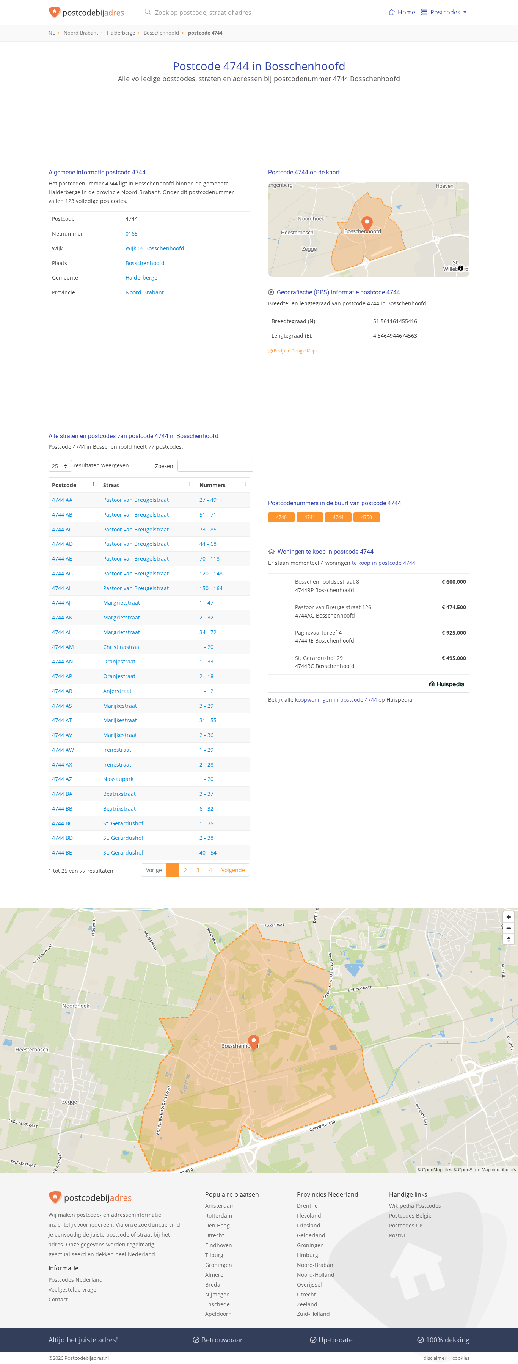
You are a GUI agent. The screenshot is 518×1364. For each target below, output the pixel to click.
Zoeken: (165, 466)
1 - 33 (206, 661)
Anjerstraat (117, 691)
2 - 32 (206, 617)
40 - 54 (208, 852)
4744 (338, 517)
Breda (212, 1284)
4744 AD (62, 543)
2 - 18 (206, 676)
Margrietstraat (121, 602)
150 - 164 (211, 588)
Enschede (217, 1304)
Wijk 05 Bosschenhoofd (155, 248)
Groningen (218, 1264)
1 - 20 (206, 647)
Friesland (308, 1225)
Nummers (212, 485)
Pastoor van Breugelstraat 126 (333, 607)
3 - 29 (206, 705)
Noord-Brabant (145, 292)
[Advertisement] (259, 118)
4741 (310, 517)
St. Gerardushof (123, 823)
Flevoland (309, 1215)
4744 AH (62, 588)
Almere (214, 1274)
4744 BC (62, 823)
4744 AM (63, 647)
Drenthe (307, 1205)
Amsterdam (220, 1205)
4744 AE (62, 558)
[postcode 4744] (91, 12)
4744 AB (62, 514)
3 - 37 (206, 793)
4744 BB (62, 808)
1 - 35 (206, 823)
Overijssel (309, 1284)
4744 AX (62, 764)
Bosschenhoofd (145, 263)
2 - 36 (206, 735)
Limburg (307, 1255)
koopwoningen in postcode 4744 (336, 699)
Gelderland (311, 1235)
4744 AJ (61, 602)
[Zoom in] (508, 916)
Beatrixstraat (119, 793)
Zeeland (307, 1304)
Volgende (233, 870)
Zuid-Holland (313, 1313)
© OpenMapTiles (435, 1169)
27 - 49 (208, 499)
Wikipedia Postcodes (415, 1205)
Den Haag (217, 1225)
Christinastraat (122, 647)
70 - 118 (209, 558)
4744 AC (62, 529)
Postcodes (445, 12)
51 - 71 (208, 514)
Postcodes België (410, 1215)
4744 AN (62, 661)
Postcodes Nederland (76, 1279)
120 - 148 (211, 573)
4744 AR (62, 691)
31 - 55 (208, 720)
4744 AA (62, 499)
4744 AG (62, 573)
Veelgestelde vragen (74, 1289)
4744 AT (62, 720)
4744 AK (62, 617)
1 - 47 (206, 602)
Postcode (64, 485)
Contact (58, 1299)
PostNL (398, 1235)
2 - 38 (206, 837)
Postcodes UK (406, 1225)
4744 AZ (62, 779)
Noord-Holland (315, 1274)
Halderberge (141, 277)
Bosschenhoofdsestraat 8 (327, 581)
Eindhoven (218, 1245)
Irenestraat (117, 749)
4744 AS (62, 705)
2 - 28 (206, 764)
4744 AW (63, 749)
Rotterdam (218, 1215)
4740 (281, 517)
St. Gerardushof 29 (319, 658)
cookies (460, 1358)
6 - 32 (206, 808)
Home (406, 12)
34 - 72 (208, 632)
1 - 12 (206, 691)
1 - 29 (206, 749)
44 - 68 (208, 543)
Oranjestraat (119, 661)
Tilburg (214, 1255)
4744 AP (62, 676)
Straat (111, 485)
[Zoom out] (508, 927)
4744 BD (62, 837)
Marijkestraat (120, 705)
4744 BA (62, 793)
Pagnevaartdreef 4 (318, 632)
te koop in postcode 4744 (383, 562)
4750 (366, 517)
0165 (132, 233)
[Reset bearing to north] (508, 938)
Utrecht (214, 1235)
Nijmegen (217, 1294)
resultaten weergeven (100, 465)
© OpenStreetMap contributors (485, 1169)
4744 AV (62, 735)
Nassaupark (118, 779)
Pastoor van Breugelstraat (136, 499)
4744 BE (62, 852)
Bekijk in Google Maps (295, 351)
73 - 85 (208, 529)
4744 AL (62, 632)
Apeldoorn (218, 1313)
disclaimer (435, 1358)
